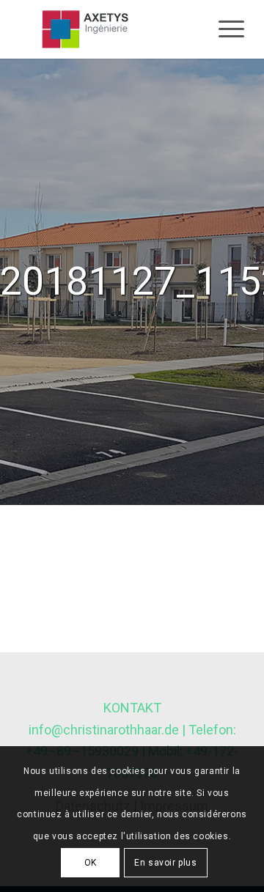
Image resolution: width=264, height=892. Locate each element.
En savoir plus (165, 863)
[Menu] (224, 29)
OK (90, 863)
